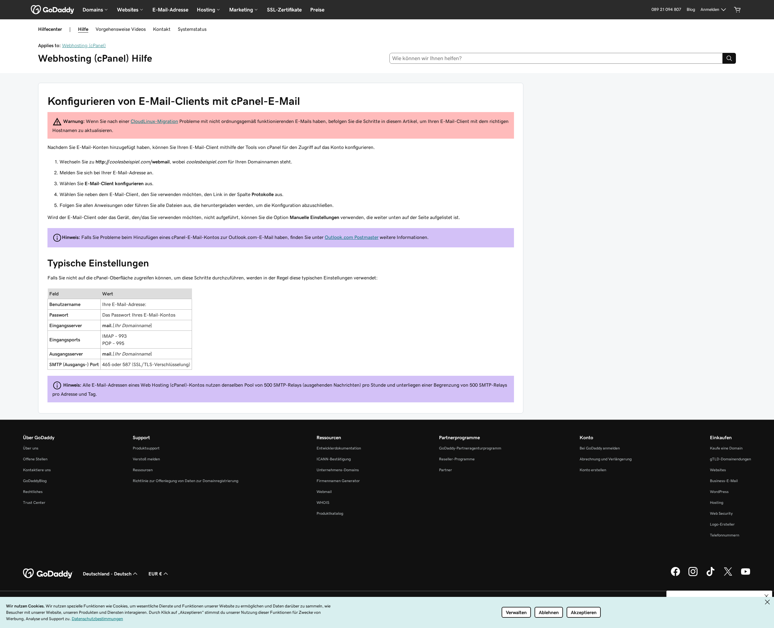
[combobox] (556, 58)
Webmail (324, 492)
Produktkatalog (330, 513)
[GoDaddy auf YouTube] (745, 575)
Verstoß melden (146, 459)
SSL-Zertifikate (284, 9)
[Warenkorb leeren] (737, 9)
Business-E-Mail (724, 481)
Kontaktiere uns (37, 470)
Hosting (716, 502)
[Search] (729, 58)
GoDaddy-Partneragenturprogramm (470, 448)
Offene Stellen (35, 459)
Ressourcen (143, 470)
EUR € (155, 573)
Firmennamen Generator (338, 481)
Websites (718, 470)
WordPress (719, 492)
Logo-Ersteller (722, 524)
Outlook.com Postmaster (352, 237)
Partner (445, 470)
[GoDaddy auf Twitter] (728, 575)
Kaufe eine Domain (726, 448)
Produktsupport (146, 448)
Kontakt (162, 29)
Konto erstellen (593, 470)
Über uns (30, 448)
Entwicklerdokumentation (339, 448)
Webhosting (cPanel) (84, 45)
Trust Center (34, 502)
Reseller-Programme (457, 459)
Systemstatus (192, 29)
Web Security (721, 513)
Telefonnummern (724, 535)
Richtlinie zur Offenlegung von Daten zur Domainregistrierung (185, 481)
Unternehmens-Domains (338, 470)
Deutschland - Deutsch (107, 573)
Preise (317, 9)
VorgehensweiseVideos (121, 29)
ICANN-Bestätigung (334, 459)
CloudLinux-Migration (154, 121)
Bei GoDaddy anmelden (600, 448)
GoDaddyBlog (35, 481)
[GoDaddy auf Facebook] (675, 575)
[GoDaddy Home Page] (48, 573)
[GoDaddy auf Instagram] (693, 575)
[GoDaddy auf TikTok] (710, 575)
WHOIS (323, 502)
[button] (766, 596)
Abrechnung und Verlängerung (606, 459)
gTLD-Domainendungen (730, 459)
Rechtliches (33, 492)
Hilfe (83, 29)
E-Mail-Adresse (170, 9)
